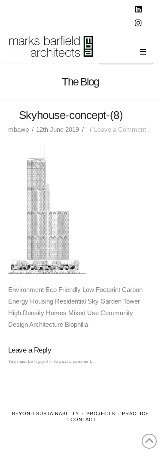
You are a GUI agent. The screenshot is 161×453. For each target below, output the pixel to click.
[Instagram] (139, 23)
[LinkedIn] (139, 9)
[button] (126, 53)
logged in (43, 361)
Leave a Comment (120, 129)
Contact (83, 419)
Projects (100, 413)
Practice (135, 413)
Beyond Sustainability (45, 413)
